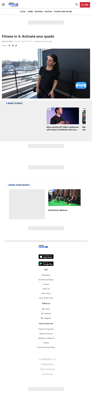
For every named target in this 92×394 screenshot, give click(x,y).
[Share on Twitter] (13, 46)
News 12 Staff (7, 41)
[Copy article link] (16, 46)
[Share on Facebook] (9, 46)
